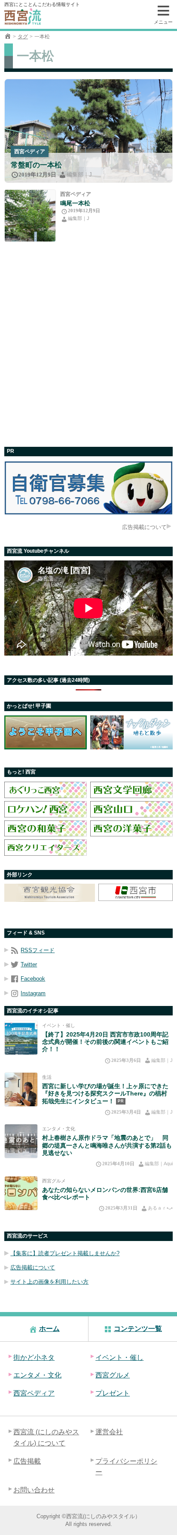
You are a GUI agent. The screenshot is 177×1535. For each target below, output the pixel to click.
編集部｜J (79, 174)
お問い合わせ (34, 1490)
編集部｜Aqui (159, 1163)
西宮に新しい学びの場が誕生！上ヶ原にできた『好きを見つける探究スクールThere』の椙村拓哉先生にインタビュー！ (105, 1094)
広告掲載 (27, 1461)
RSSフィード (38, 950)
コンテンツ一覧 (138, 1328)
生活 (47, 1077)
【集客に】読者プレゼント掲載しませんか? (64, 1253)
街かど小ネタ (34, 1357)
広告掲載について (144, 527)
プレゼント (112, 1393)
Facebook (33, 978)
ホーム (49, 1328)
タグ (23, 37)
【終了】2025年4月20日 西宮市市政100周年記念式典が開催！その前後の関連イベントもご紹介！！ (105, 1042)
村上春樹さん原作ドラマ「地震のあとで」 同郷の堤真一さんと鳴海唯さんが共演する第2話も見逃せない (107, 1145)
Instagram (33, 993)
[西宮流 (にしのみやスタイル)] (7, 37)
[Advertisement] (88, 344)
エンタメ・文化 (58, 1128)
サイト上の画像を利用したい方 (49, 1281)
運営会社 (109, 1432)
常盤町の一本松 (36, 165)
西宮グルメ (54, 1180)
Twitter (29, 964)
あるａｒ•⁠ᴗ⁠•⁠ (160, 1207)
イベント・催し (58, 1025)
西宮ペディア (29, 152)
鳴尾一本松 (75, 203)
